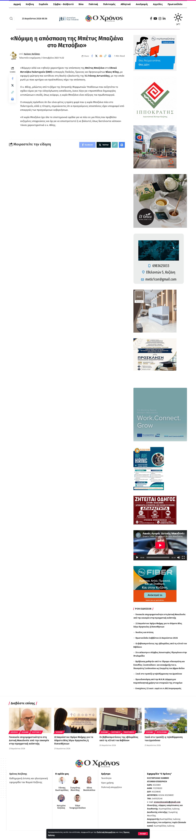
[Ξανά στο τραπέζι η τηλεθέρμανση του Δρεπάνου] (166, 720)
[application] (160, 545)
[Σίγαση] (178, 557)
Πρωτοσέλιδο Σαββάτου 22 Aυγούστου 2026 (156, 638)
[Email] (101, 56)
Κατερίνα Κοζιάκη (61, 807)
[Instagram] (160, 18)
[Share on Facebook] (92, 56)
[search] (11, 18)
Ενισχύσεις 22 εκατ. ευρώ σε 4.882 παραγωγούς (158, 688)
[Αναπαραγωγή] (137, 557)
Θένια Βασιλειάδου (89, 789)
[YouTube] (155, 18)
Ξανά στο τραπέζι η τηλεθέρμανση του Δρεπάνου (158, 674)
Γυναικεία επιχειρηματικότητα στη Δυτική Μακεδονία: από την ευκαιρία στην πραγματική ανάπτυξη (29, 740)
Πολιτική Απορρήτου (106, 832)
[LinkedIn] (164, 18)
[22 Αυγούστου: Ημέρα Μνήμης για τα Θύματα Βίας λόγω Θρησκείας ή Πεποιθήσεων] (75, 720)
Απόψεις (14, 732)
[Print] (110, 56)
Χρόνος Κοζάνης (32, 54)
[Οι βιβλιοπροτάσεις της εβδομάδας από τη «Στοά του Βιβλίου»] (120, 720)
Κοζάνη (25, 732)
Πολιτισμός (129, 732)
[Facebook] (151, 18)
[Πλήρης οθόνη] (183, 557)
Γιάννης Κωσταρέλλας (61, 789)
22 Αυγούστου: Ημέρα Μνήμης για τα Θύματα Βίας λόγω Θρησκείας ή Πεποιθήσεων (73, 740)
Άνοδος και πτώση (144, 632)
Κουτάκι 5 (116, 732)
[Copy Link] (105, 56)
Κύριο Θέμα (162, 732)
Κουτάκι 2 (36, 732)
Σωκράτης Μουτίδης (75, 789)
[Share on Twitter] (96, 56)
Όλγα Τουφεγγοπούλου (77, 807)
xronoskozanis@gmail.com (167, 802)
